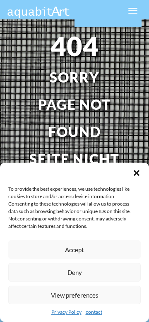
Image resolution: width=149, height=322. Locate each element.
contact (94, 312)
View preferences (75, 295)
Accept (74, 249)
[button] (136, 173)
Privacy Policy (66, 312)
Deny (74, 272)
